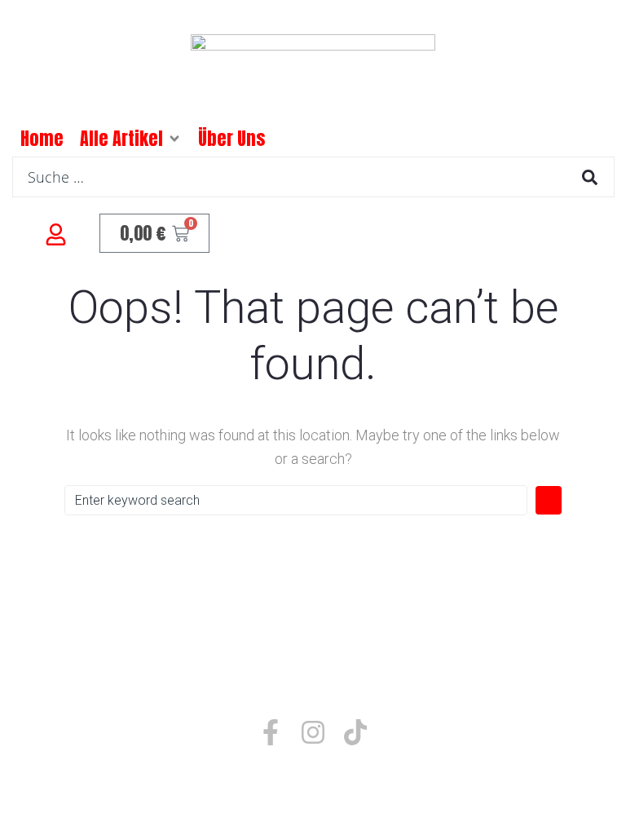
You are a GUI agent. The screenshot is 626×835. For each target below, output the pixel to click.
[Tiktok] (355, 732)
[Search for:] (295, 500)
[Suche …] (313, 177)
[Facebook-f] (271, 732)
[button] (174, 138)
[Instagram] (313, 732)
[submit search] (590, 177)
